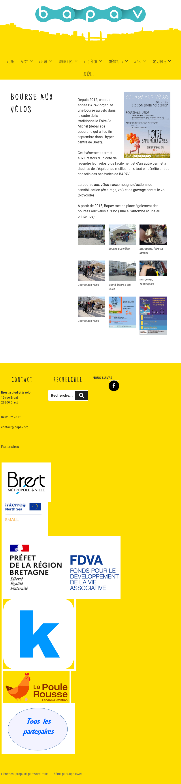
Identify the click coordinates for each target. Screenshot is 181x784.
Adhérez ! (88, 73)
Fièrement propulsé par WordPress (25, 774)
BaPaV (24, 61)
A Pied (137, 61)
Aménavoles (116, 61)
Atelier (43, 61)
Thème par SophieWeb (67, 774)
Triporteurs (66, 61)
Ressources (159, 61)
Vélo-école (90, 61)
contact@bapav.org (14, 427)
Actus (10, 61)
